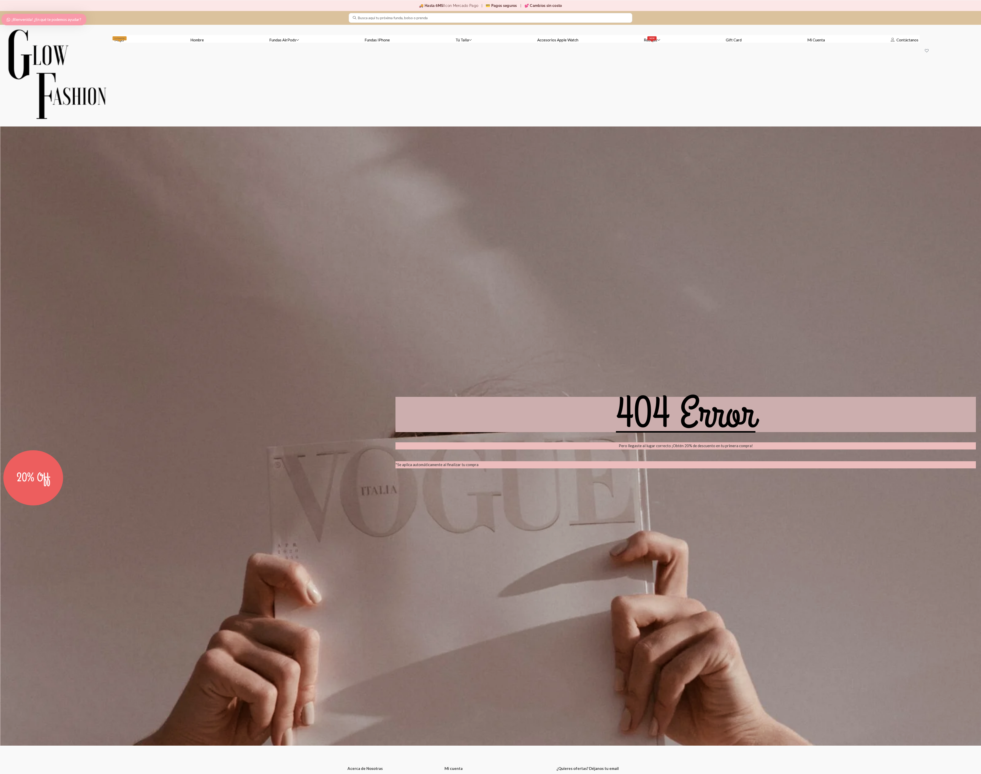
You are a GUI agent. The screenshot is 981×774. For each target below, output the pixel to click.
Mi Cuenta (816, 40)
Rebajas (650, 39)
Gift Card (734, 40)
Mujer (119, 39)
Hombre (197, 40)
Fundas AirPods (282, 40)
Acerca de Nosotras (365, 768)
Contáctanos (907, 40)
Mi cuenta (454, 768)
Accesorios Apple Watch (557, 40)
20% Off (33, 477)
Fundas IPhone (377, 40)
